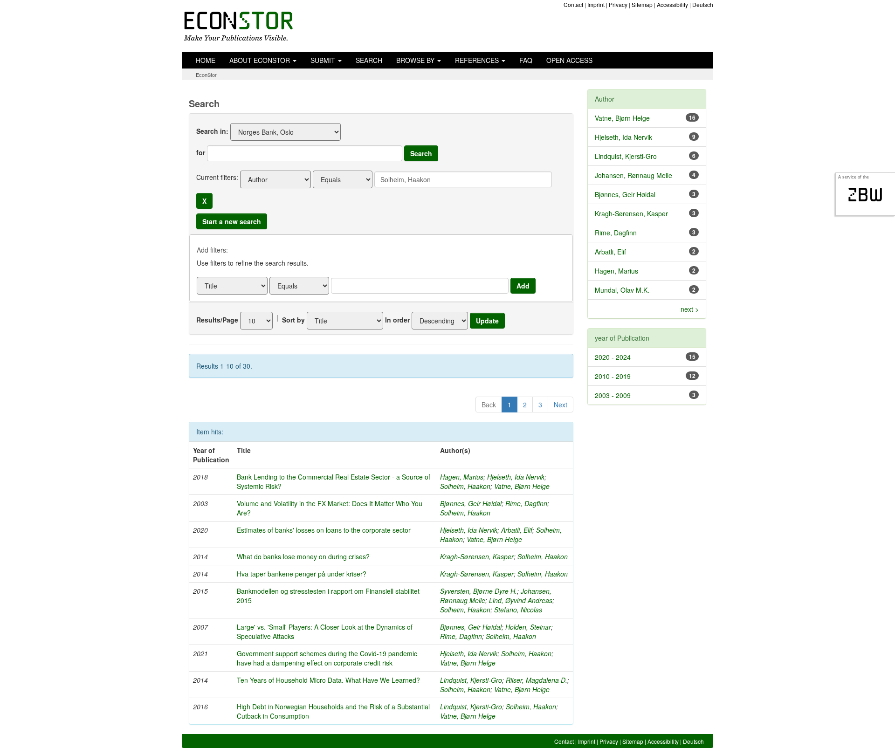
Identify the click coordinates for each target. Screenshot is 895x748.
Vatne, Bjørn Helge (522, 486)
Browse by (416, 60)
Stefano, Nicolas (518, 609)
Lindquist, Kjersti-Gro (471, 680)
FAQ (525, 60)
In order (397, 319)
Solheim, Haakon (465, 486)
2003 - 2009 (613, 395)
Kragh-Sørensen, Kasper (477, 556)
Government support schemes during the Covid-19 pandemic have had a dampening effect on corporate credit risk (327, 658)
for (200, 152)
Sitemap (642, 4)
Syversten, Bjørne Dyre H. (478, 591)
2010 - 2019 (613, 376)
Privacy (618, 4)
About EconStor (260, 60)
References (478, 60)
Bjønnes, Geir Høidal (471, 503)
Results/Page (217, 319)
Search (369, 60)
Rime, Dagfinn (526, 503)
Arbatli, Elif (516, 530)
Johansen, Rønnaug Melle (633, 175)
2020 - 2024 (613, 357)
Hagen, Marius (461, 476)
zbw (865, 194)
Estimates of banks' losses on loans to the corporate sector (324, 530)
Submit (323, 60)
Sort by (293, 319)
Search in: (212, 131)
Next (560, 404)
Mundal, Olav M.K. (622, 290)
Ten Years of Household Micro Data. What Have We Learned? (328, 680)
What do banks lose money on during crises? (303, 556)
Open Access (569, 60)
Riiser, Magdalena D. (536, 680)
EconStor (206, 74)
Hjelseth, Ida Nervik (515, 476)
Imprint (596, 4)
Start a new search (231, 221)
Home (205, 60)
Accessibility (672, 4)
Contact (573, 4)
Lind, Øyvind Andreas (520, 600)
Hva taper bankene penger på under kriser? (301, 573)
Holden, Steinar (528, 626)
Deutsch (702, 4)
